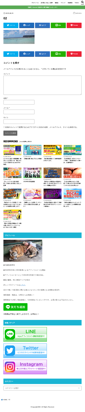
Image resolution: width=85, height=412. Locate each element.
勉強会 (56, 2)
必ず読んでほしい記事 (47, 2)
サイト (5, 117)
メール (6, 108)
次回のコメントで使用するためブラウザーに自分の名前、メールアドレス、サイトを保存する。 (41, 127)
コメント (6, 74)
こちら (23, 285)
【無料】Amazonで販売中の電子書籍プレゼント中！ (42, 7)
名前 (5, 98)
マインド (63, 2)
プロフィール (35, 2)
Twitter (77, 2)
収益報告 (70, 2)
